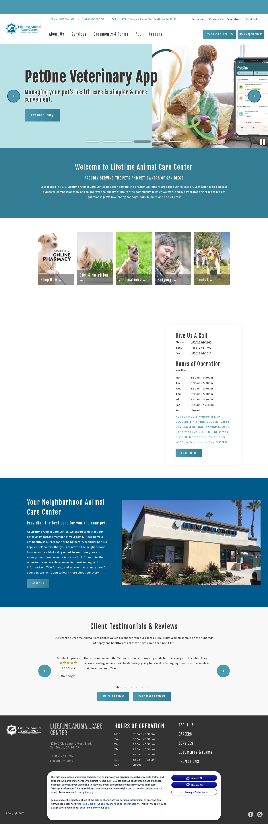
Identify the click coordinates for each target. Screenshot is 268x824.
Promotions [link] (234, 19)
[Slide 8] (143, 687)
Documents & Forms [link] (111, 34)
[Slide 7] (139, 687)
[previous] (13, 96)
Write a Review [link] (113, 696)
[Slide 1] (93, 141)
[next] (254, 96)
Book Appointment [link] (251, 34)
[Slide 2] (109, 141)
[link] (23, 28)
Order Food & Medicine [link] (219, 34)
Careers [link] (155, 34)
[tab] (182, 370)
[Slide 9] (146, 687)
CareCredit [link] (252, 19)
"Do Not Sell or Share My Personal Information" (108, 803)
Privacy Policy (84, 792)
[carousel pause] (262, 142)
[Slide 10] (150, 687)
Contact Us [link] (216, 19)
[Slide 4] (142, 141)
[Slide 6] (175, 141)
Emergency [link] (199, 19)
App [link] (139, 34)
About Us (56, 34)
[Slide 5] (158, 141)
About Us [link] (38, 583)
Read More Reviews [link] (151, 696)
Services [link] (78, 34)
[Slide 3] (125, 141)
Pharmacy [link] (38, 118)
